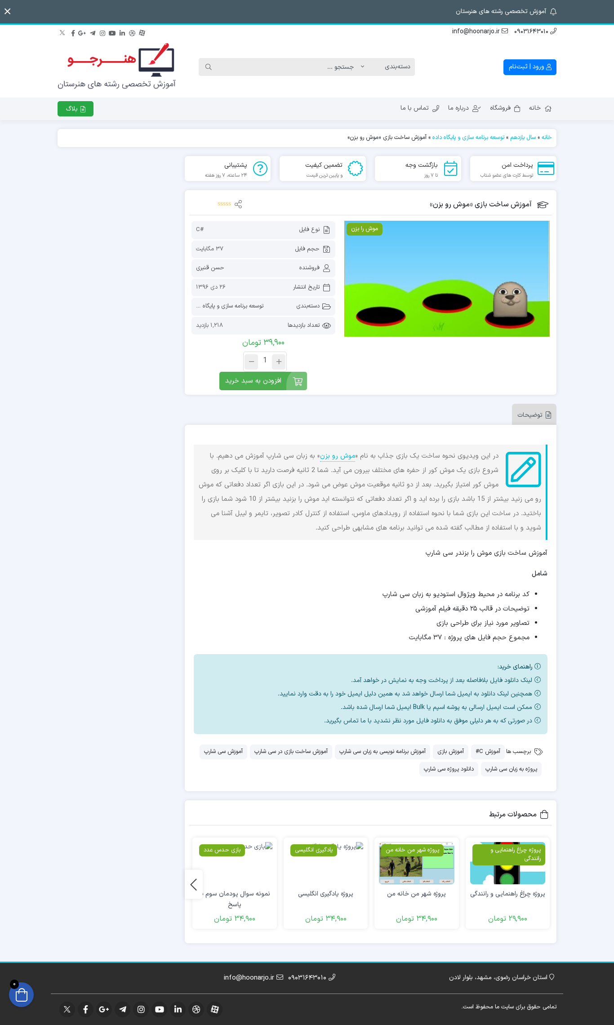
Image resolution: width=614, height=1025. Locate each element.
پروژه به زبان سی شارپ (511, 769)
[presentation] (194, 884)
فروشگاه (500, 108)
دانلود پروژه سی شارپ (449, 769)
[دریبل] (132, 32)
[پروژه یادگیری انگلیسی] (325, 863)
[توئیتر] (63, 32)
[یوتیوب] (112, 32)
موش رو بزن (337, 456)
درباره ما (458, 108)
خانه (535, 108)
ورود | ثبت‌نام (527, 66)
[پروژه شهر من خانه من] (416, 863)
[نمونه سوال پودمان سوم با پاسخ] (234, 863)
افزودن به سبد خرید (253, 381)
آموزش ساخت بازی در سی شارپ (291, 751)
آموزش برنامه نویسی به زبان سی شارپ (382, 751)
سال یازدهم (523, 137)
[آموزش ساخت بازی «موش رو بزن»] (447, 279)
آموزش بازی (450, 751)
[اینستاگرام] (102, 32)
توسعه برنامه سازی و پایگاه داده (468, 137)
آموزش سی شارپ (223, 751)
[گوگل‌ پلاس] (82, 32)
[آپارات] (142, 32)
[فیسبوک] (72, 32)
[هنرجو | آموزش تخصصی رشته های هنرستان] (117, 67)
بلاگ (73, 109)
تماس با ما (414, 108)
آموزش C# (488, 751)
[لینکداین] (122, 32)
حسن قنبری (210, 267)
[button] (7, 11)
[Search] (208, 67)
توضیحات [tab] (530, 415)
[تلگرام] (92, 32)
